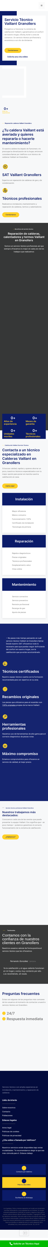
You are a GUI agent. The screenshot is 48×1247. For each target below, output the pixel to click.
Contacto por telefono (24, 1172)
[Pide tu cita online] (24, 1181)
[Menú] (42, 5)
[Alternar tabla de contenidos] (24, 1233)
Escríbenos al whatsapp (24, 1198)
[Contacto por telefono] (24, 1168)
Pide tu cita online (24, 1185)
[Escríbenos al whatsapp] (24, 1194)
